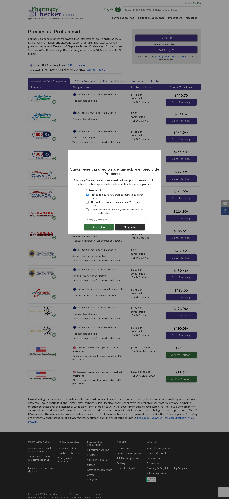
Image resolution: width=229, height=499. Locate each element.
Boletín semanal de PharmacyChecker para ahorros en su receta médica (117, 211)
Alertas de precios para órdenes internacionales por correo (117, 196)
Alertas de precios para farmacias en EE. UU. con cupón (115, 204)
